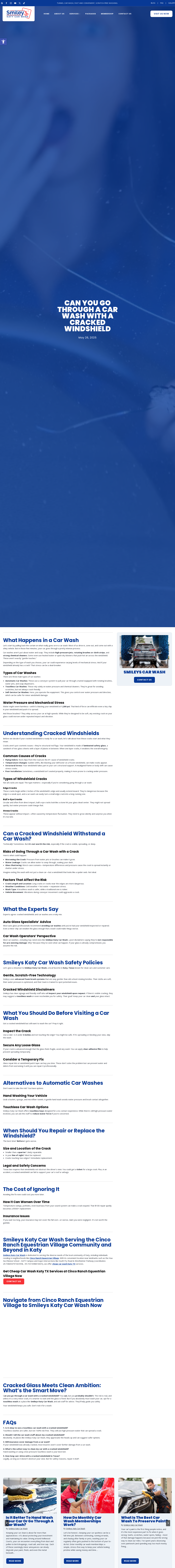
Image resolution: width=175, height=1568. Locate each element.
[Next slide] (168, 1523)
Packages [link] (90, 14)
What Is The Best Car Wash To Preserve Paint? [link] (144, 1519)
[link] (3, 41)
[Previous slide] (7, 1523)
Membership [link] (107, 14)
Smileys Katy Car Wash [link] (18, 1528)
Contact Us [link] (125, 14)
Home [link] (46, 14)
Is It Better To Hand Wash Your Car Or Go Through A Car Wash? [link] (30, 1521)
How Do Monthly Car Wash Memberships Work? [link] (82, 1521)
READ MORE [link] (16, 1561)
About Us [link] (59, 14)
